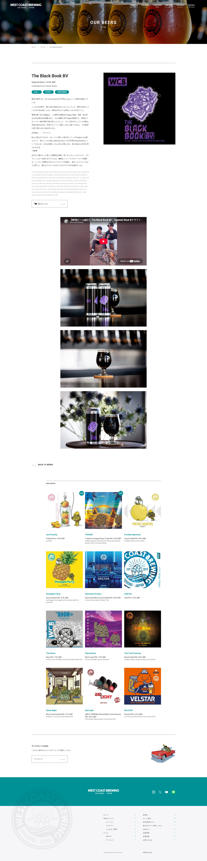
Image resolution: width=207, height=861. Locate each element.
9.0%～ (36, 92)
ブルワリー (110, 826)
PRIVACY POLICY (147, 852)
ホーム (34, 47)
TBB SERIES (62, 92)
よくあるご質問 (111, 829)
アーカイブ (38, 759)
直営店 (145, 815)
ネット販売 (147, 818)
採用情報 (146, 836)
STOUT (48, 92)
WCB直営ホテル (149, 822)
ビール (43, 47)
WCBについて (109, 818)
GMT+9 (108, 836)
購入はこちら (43, 204)
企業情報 (146, 833)
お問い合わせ (147, 840)
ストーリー (110, 822)
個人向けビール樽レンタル (152, 826)
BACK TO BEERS (45, 465)
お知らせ (146, 829)
